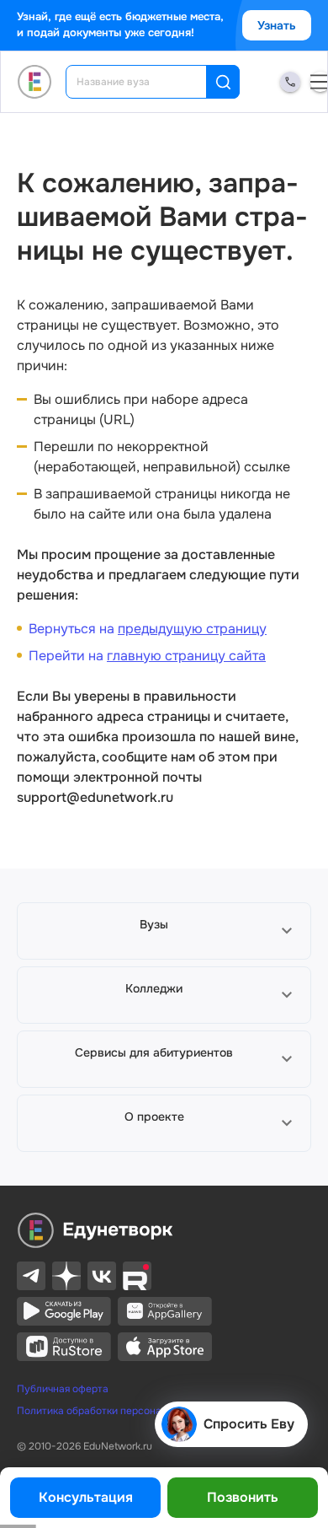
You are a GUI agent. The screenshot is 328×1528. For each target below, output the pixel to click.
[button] (164, 931)
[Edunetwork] (35, 82)
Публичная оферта (62, 1389)
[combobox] (148, 82)
